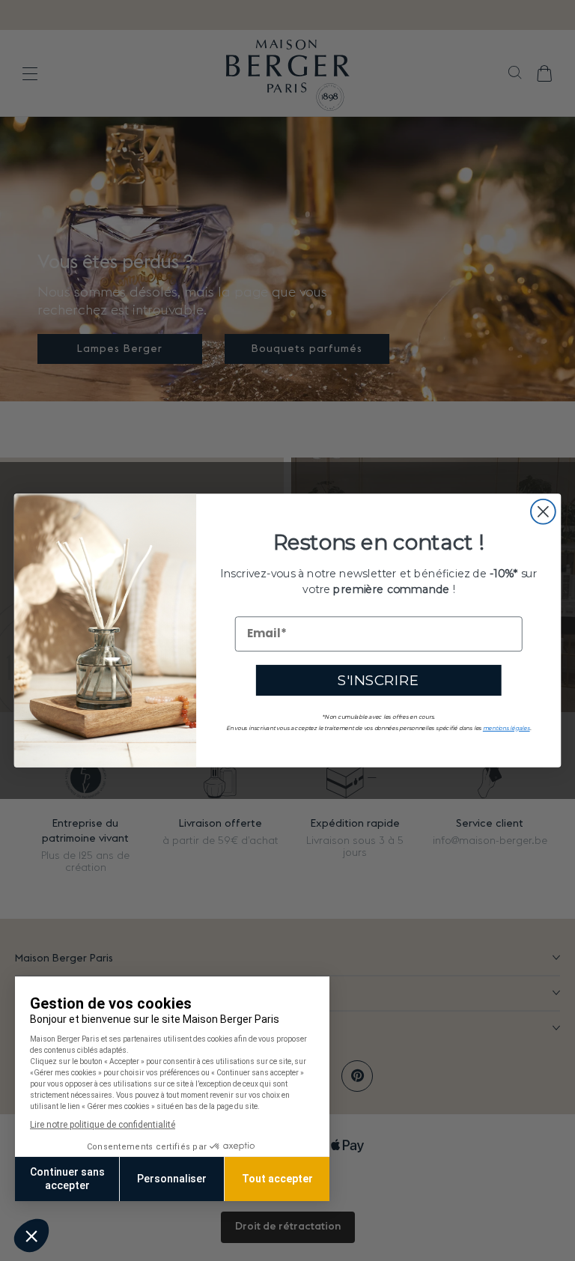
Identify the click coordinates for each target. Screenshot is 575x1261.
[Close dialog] (543, 511)
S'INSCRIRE (378, 680)
